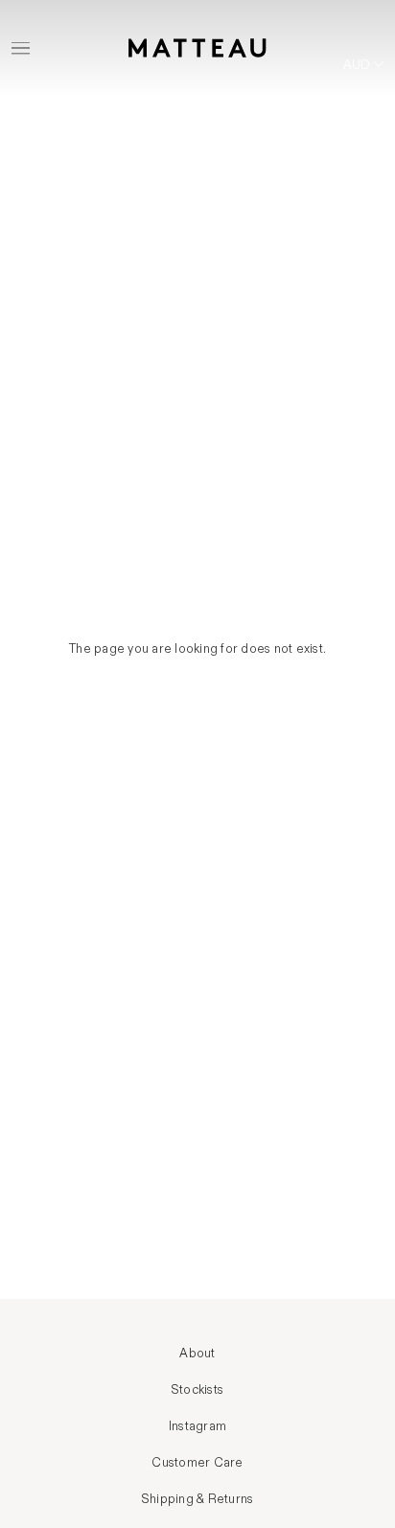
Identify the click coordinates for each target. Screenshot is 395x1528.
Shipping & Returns (198, 1499)
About (197, 1353)
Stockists (197, 1390)
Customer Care (197, 1462)
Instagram (197, 1426)
